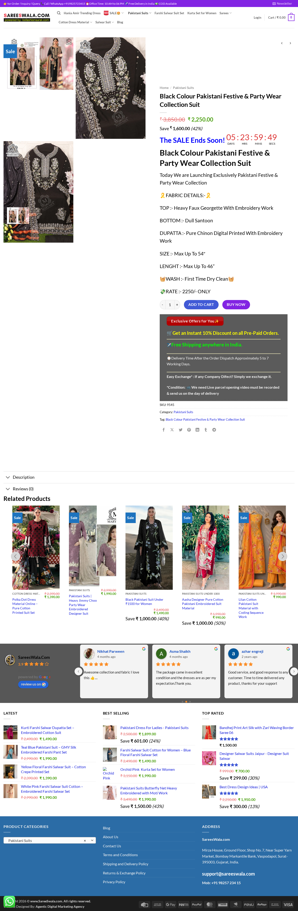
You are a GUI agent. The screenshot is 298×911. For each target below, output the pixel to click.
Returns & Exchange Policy (124, 873)
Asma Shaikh (179, 651)
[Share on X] (172, 430)
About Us (110, 836)
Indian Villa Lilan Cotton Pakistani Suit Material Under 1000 (260, 603)
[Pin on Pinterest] (189, 430)
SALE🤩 (115, 13)
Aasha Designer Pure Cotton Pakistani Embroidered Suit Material (146, 603)
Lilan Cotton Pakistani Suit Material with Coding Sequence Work (194, 608)
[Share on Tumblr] (206, 430)
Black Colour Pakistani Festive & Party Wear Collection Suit (205, 419)
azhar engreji (252, 651)
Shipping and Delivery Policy (125, 864)
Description (23, 477)
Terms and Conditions (120, 854)
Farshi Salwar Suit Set (169, 13)
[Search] (59, 13)
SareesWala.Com (34, 657)
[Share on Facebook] (164, 430)
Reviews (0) (23, 488)
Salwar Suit (103, 22)
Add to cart (201, 304)
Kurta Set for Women (201, 13)
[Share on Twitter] (180, 430)
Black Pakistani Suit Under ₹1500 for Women (88, 601)
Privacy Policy (114, 882)
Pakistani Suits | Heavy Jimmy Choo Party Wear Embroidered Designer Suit (26, 604)
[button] (282, 3)
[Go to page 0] (182, 702)
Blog (120, 22)
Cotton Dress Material (74, 22)
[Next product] (281, 43)
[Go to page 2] (190, 702)
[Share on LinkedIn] (197, 430)
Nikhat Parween (110, 651)
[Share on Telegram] (214, 430)
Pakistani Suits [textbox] (47, 840)
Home (164, 88)
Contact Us (112, 846)
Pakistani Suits (138, 13)
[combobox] (49, 840)
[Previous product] (290, 43)
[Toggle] (8, 478)
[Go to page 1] (186, 702)
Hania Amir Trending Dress (82, 13)
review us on (31, 684)
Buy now (236, 304)
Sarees (224, 13)
